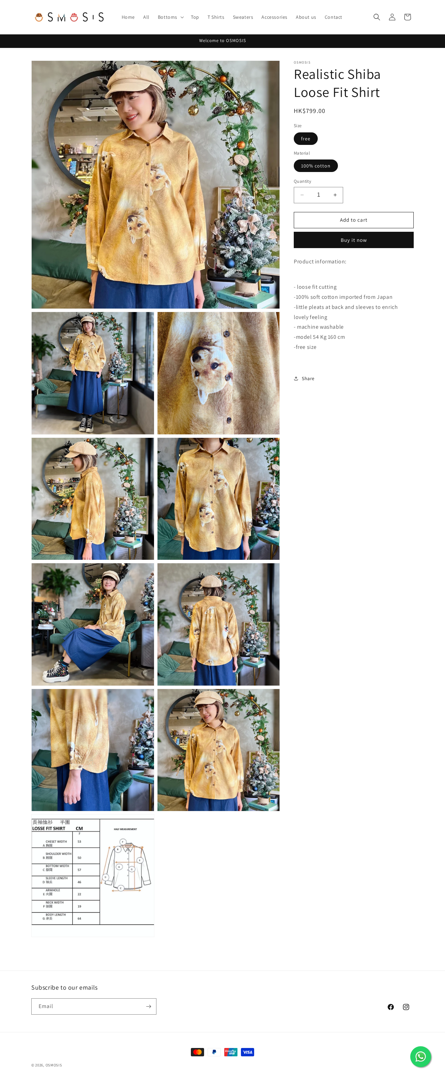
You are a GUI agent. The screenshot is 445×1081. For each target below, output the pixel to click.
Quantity (302, 181)
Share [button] (308, 378)
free (305, 139)
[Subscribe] (148, 1006)
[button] (170, 17)
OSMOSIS (54, 1065)
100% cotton (316, 166)
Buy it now (354, 240)
